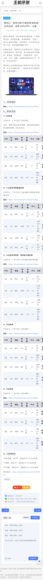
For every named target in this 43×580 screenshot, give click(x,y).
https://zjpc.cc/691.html (24, 499)
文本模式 (35, 517)
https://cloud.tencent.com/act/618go (23, 106)
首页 (6, 10)
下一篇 (38, 510)
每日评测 (13, 10)
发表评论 (33, 558)
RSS (24, 568)
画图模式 (26, 517)
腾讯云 (7, 479)
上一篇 (5, 510)
